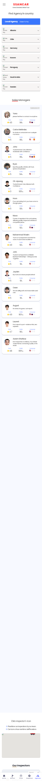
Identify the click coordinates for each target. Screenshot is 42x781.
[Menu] (4, 4)
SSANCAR (21, 4)
